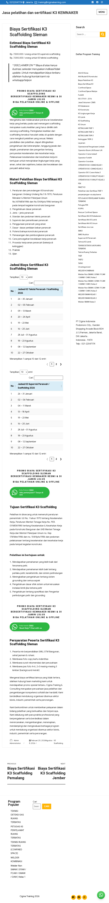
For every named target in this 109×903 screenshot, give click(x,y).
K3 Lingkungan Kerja (86, 113)
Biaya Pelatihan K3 (85, 80)
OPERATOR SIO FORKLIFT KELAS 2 (91, 180)
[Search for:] (88, 34)
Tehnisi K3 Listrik (84, 242)
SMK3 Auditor (83, 234)
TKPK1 (80, 263)
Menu (102, 12)
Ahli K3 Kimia (83, 73)
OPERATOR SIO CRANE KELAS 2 (90, 169)
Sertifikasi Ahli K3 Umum (87, 223)
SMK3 (80, 231)
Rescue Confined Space (88, 212)
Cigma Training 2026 (29, 896)
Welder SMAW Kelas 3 (86, 302)
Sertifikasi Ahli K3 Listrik (87, 220)
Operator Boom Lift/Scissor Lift (90, 150)
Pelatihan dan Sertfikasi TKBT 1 (90, 191)
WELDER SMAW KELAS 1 (87, 294)
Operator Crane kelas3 (87, 154)
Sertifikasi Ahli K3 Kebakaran (89, 216)
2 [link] (56, 364)
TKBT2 (80, 259)
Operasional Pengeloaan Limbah (91, 147)
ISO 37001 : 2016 (85, 99)
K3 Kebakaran (83, 106)
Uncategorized (84, 267)
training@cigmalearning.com (52, 2)
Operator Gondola (85, 161)
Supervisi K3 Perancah (87, 238)
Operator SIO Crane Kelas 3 (89, 172)
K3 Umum (82, 124)
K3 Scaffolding (84, 121)
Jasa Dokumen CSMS (86, 102)
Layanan (81, 143)
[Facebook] (92, 2)
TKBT (80, 256)
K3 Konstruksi (83, 110)
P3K (79, 183)
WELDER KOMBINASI (86, 271)
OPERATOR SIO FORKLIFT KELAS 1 (91, 176)
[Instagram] (102, 2)
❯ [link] (61, 364)
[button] (15, 291)
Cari (35, 801)
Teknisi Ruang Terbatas (87, 252)
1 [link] (51, 364)
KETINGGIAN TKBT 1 (86, 128)
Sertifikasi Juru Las (85, 227)
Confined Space (84, 88)
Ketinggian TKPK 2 (85, 139)
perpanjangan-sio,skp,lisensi (89, 194)
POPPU (81, 208)
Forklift (81, 95)
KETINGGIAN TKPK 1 (86, 135)
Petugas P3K (83, 205)
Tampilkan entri (21, 277)
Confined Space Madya (87, 91)
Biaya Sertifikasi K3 (85, 84)
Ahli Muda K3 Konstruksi (87, 76)
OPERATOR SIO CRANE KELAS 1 (90, 165)
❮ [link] (47, 364)
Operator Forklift (85, 158)
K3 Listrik (81, 117)
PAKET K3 (81, 187)
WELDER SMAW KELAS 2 (87, 298)
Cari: (31, 283)
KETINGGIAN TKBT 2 (86, 132)
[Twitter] (97, 2)
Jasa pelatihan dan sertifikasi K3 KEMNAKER (40, 12)
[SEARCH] (102, 34)
